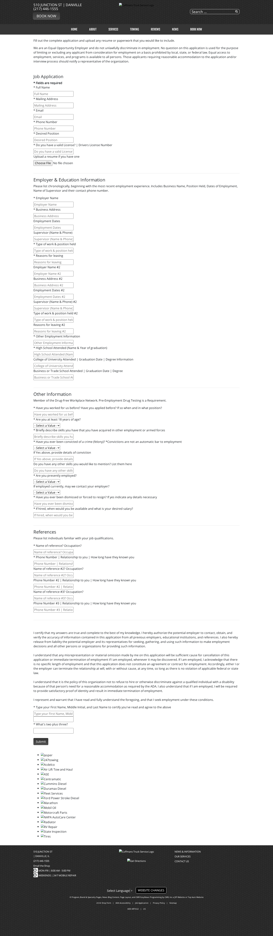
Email (38, 110)
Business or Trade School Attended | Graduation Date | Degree (78, 371)
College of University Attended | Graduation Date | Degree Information (83, 359)
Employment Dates (46, 221)
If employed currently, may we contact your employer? (71, 486)
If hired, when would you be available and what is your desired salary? (83, 509)
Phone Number (45, 122)
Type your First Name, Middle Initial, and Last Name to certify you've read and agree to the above (102, 707)
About (93, 29)
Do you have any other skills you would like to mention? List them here (82, 464)
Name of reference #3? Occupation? (58, 592)
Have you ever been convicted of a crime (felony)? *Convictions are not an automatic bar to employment (107, 442)
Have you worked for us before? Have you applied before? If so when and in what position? (97, 408)
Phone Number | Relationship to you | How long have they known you (83, 557)
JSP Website (179, 897)
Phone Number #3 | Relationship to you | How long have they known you (84, 603)
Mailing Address (45, 99)
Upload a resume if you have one (56, 156)
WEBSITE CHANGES (151, 890)
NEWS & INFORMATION (188, 851)
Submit (41, 742)
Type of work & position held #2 (55, 313)
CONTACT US (182, 861)
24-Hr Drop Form (103, 903)
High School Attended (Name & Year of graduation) (70, 348)
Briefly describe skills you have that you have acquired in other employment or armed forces (99, 430)
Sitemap (173, 903)
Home (74, 29)
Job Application (141, 903)
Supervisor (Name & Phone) (52, 233)
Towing (134, 29)
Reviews (155, 29)
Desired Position (46, 133)
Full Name (41, 87)
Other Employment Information (56, 336)
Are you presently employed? (55, 475)
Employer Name (45, 198)
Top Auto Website (196, 897)
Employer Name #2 (46, 267)
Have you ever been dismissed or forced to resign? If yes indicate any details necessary (95, 497)
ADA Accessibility (123, 903)
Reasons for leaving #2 (49, 325)
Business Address (47, 209)
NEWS (175, 29)
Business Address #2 (47, 279)
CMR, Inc (168, 897)
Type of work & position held (54, 244)
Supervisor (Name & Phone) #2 (55, 302)
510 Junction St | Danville (57, 4)
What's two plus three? (50, 724)
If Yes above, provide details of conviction (62, 452)
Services (113, 29)
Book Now (46, 15)
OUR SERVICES (183, 856)
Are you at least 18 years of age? (57, 419)
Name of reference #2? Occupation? (58, 569)
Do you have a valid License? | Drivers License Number (72, 145)
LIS (144, 909)
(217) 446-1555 (45, 8)
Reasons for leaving (48, 256)
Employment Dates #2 (48, 290)
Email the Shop (41, 865)
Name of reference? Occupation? (57, 546)
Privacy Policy (159, 903)
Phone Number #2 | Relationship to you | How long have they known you (84, 580)
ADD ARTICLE (133, 909)
